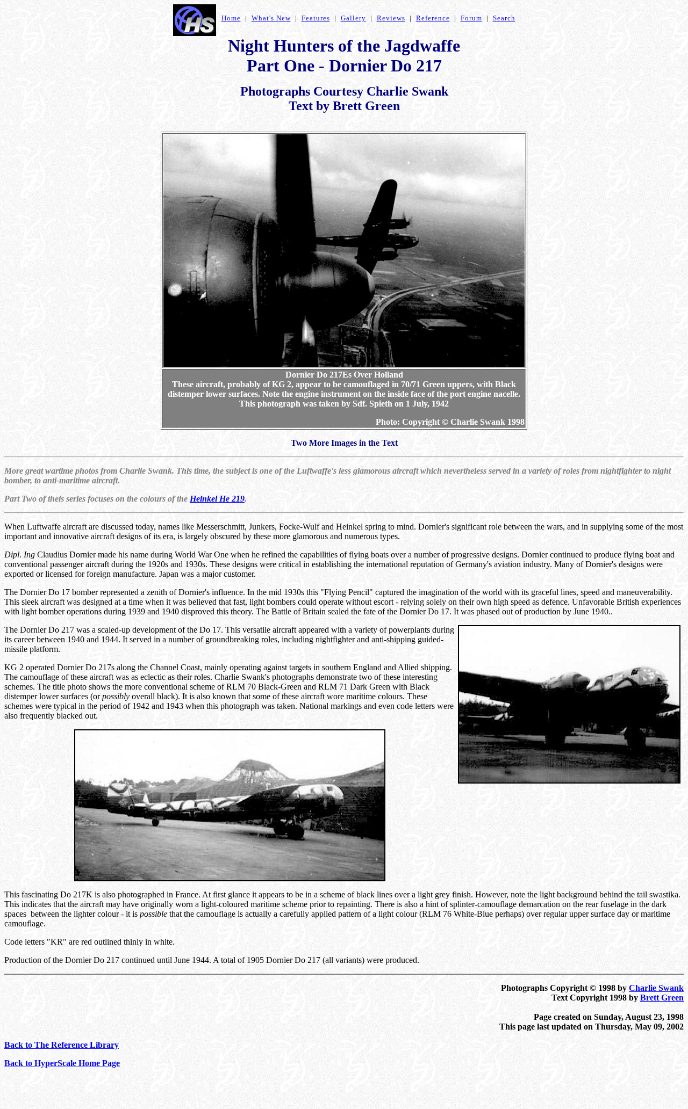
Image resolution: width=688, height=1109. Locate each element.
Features (316, 18)
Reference (433, 18)
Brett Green (662, 997)
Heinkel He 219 (217, 498)
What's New (271, 18)
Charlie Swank (656, 987)
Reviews (391, 18)
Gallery (353, 18)
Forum (471, 18)
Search (504, 18)
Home (231, 18)
